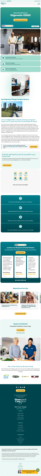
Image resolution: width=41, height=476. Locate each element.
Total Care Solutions (20, 415)
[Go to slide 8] (25, 280)
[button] (28, 474)
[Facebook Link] (18, 387)
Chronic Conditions (20, 417)
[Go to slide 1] (15, 280)
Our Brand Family (20, 440)
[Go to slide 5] (21, 280)
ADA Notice (20, 465)
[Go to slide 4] (19, 280)
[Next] (22, 379)
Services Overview (20, 413)
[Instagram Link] (24, 387)
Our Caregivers (20, 425)
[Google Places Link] (16, 387)
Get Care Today (34, 146)
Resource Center (20, 428)
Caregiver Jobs (35, 26)
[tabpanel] (6, 376)
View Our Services (7, 165)
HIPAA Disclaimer (20, 466)
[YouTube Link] (20, 387)
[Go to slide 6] (22, 280)
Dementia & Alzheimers (20, 418)
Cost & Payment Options (20, 430)
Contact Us (20, 442)
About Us (20, 437)
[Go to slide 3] (18, 280)
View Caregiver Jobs (20, 332)
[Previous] (18, 379)
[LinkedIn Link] (22, 387)
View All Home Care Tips (20, 313)
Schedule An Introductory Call (20, 20)
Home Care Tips (20, 427)
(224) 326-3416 (13, 146)
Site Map (20, 463)
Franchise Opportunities (20, 438)
